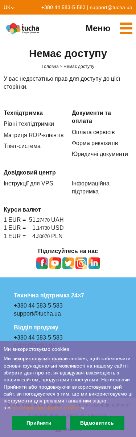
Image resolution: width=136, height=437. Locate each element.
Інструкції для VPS (28, 183)
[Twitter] (68, 263)
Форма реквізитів (95, 143)
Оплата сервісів (93, 132)
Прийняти (38, 423)
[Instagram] (81, 263)
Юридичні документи (100, 154)
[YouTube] (55, 263)
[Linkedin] (94, 263)
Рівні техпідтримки (29, 124)
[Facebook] (42, 263)
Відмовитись (97, 423)
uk (7, 7)
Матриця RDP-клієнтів (34, 135)
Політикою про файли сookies (45, 407)
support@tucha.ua (111, 7)
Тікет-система (22, 146)
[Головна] (24, 29)
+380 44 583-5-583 (63, 7)
